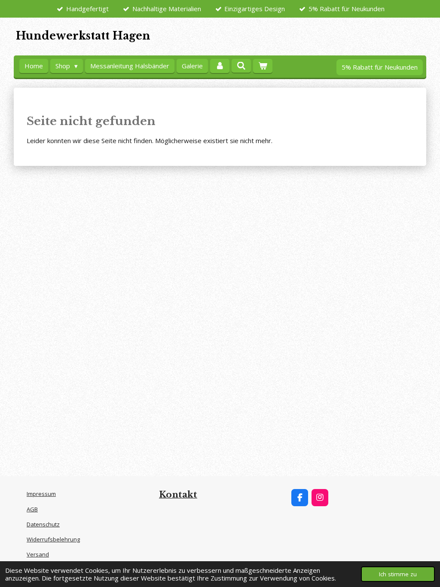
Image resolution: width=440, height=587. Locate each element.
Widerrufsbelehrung (53, 539)
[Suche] (241, 66)
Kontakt (178, 494)
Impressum (41, 494)
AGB (32, 509)
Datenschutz (43, 524)
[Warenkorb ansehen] (262, 66)
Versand (38, 554)
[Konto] (219, 66)
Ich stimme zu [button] (398, 574)
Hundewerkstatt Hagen (83, 36)
